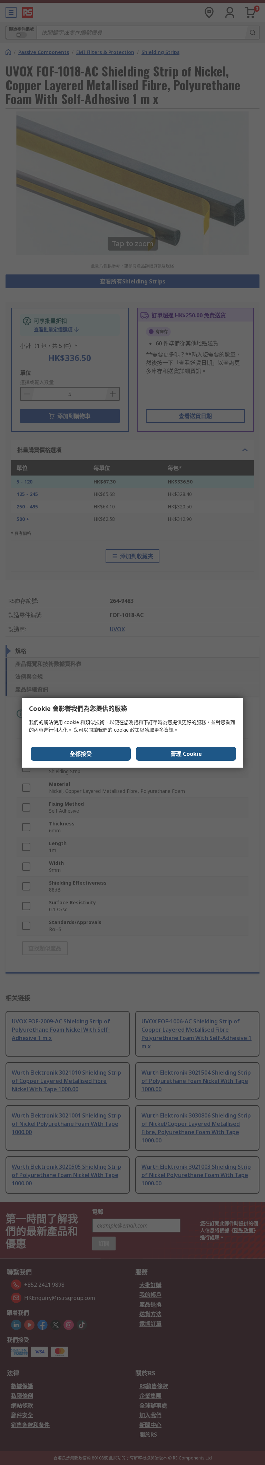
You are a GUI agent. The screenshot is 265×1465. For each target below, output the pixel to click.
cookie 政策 (127, 729)
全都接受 (81, 754)
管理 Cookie (186, 754)
